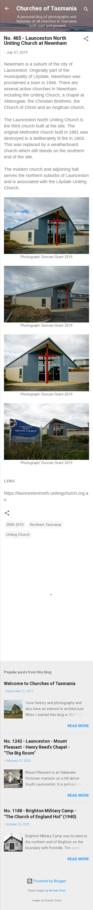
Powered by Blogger (49, 881)
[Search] (86, 10)
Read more (78, 726)
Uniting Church (18, 534)
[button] (86, 39)
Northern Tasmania (45, 524)
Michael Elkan (57, 890)
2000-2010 (15, 524)
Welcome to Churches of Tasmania (39, 683)
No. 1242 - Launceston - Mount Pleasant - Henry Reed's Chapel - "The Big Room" (37, 747)
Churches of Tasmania (46, 8)
